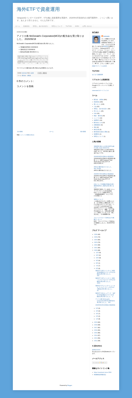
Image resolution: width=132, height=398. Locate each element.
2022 (96, 245)
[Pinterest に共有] (46, 73)
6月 (97, 268)
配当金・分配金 (26, 75)
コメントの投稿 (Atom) (27, 135)
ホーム (17, 26)
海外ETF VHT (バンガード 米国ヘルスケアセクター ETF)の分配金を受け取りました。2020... (105, 280)
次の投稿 (20, 131)
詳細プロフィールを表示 (99, 66)
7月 (97, 265)
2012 (96, 340)
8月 (97, 263)
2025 (96, 237)
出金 (95, 113)
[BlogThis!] (40, 73)
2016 (96, 330)
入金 (95, 106)
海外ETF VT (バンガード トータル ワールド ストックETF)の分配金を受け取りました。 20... (105, 288)
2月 (97, 316)
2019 (96, 322)
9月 (97, 260)
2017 (96, 327)
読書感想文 (97, 125)
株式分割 (96, 129)
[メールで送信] (39, 73)
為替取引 (96, 120)
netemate (106, 36)
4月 (97, 311)
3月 (97, 313)
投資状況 (26, 26)
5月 (97, 308)
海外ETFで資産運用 (38, 9)
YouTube (69, 26)
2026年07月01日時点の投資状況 (104, 174)
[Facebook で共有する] (44, 73)
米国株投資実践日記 (100, 374)
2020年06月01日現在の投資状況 (105, 305)
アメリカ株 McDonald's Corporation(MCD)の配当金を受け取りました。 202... (105, 300)
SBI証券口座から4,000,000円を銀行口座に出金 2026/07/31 (104, 147)
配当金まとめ (98, 122)
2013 (96, 338)
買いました (97, 104)
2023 (96, 242)
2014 (96, 335)
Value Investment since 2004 (102, 372)
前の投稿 (83, 131)
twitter (77, 26)
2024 (96, 239)
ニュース (96, 118)
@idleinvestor (96, 349)
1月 (97, 319)
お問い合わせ (87, 26)
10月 (97, 258)
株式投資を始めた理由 (100, 132)
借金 (95, 127)
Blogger (69, 385)
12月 (97, 252)
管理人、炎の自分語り (40, 26)
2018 (96, 325)
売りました (97, 111)
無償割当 (96, 134)
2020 (96, 250)
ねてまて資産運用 (97, 74)
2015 (96, 332)
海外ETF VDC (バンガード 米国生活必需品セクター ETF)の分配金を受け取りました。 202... (105, 273)
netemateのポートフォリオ (100, 90)
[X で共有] (42, 73)
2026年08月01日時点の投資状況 (104, 156)
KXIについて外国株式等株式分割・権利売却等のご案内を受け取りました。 (104, 185)
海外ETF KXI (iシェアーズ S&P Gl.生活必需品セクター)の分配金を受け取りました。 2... (105, 294)
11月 (97, 255)
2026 (96, 234)
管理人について (57, 26)
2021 (96, 247)
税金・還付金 (98, 115)
